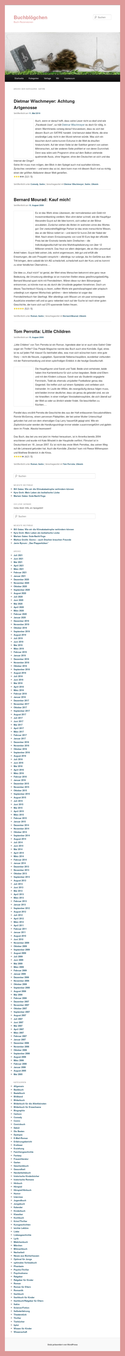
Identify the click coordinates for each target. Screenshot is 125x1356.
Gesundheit (19, 1169)
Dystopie (18, 1134)
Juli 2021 (18, 555)
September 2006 (22, 1053)
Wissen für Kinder (23, 1328)
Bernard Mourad (70, 315)
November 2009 (21, 942)
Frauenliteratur (21, 1158)
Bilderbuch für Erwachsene (27, 1107)
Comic (17, 1120)
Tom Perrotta (69, 464)
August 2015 (20, 797)
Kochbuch (19, 1217)
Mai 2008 (18, 994)
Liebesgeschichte (22, 1234)
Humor (17, 1193)
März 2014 (19, 856)
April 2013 (19, 894)
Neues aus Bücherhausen (26, 1255)
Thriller (17, 1317)
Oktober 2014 (20, 832)
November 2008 (21, 980)
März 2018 (19, 690)
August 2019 (20, 634)
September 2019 (22, 631)
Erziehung (19, 1148)
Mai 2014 (18, 849)
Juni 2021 (18, 558)
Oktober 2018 (20, 665)
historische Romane (24, 1179)
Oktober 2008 (20, 984)
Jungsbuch (19, 1203)
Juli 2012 (18, 915)
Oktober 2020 (20, 586)
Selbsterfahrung (22, 1311)
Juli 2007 (18, 1018)
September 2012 (22, 908)
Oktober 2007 (20, 1008)
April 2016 (19, 769)
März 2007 (19, 1032)
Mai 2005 (18, 1074)
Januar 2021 (20, 576)
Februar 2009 (20, 970)
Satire (42, 184)
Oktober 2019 (20, 627)
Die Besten (19, 1131)
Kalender (18, 1207)
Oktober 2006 (20, 1050)
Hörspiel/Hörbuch (22, 1190)
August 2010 (20, 935)
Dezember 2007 (21, 1001)
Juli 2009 (18, 956)
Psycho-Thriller (21, 1269)
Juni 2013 (18, 887)
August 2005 (20, 1070)
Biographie (19, 1110)
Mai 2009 (18, 963)
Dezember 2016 (21, 742)
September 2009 (22, 949)
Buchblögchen (30, 17)
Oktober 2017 (20, 707)
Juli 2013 (18, 883)
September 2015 (22, 793)
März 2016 (19, 773)
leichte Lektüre (21, 1228)
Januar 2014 (20, 863)
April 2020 (19, 607)
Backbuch (19, 1089)
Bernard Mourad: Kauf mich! (42, 199)
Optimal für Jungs (23, 1259)
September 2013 (22, 876)
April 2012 (19, 918)
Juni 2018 (18, 679)
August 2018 (20, 672)
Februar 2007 (20, 1036)
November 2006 (21, 1046)
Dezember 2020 (21, 579)
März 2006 (19, 1060)
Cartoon (18, 1113)
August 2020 (20, 593)
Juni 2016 (18, 762)
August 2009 (20, 953)
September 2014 (22, 835)
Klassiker (18, 1214)
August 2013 (20, 880)
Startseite (19, 78)
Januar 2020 (20, 617)
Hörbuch (18, 1183)
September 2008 (22, 987)
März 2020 (19, 610)
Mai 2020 (18, 603)
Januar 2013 (20, 904)
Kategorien (34, 78)
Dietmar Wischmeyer (73, 124)
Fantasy (17, 1155)
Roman (34, 315)
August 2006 (20, 1056)
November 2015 (21, 786)
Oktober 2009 (20, 946)
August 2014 (20, 838)
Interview (18, 1196)
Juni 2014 (18, 845)
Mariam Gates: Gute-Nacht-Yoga (29, 495)
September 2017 (22, 710)
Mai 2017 (18, 724)
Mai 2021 (18, 562)
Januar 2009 (20, 973)
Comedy (34, 184)
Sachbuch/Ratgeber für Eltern (28, 1300)
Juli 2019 (18, 638)
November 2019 (21, 624)
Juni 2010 (18, 939)
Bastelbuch (19, 1093)
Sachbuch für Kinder (24, 1297)
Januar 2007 (20, 1039)
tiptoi (16, 1325)
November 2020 (21, 582)
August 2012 (20, 911)
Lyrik (16, 1238)
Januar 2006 (20, 1067)
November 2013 (21, 870)
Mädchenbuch (21, 1241)
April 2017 (19, 728)
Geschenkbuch (21, 1165)
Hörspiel (18, 1186)
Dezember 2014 (21, 825)
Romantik (18, 1290)
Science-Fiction (21, 1307)
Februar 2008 (20, 998)
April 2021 (19, 565)
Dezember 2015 (21, 783)
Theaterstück (20, 1314)
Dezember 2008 (21, 977)
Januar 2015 (20, 821)
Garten (17, 1162)
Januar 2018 (20, 697)
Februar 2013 (20, 901)
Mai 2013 (18, 890)
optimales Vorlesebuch (25, 1262)
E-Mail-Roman (21, 1138)
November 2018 (21, 662)
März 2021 (19, 568)
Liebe (16, 1231)
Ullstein (94, 184)
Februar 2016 (20, 776)
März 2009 (19, 966)
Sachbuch (19, 1293)
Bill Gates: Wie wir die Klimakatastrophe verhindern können (44, 489)
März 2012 (19, 921)
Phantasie (19, 1266)
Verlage (47, 78)
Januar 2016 (20, 780)
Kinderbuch (19, 1210)
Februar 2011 (20, 928)
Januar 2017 (20, 738)
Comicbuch (19, 1124)
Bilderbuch (19, 1100)
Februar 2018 (20, 693)
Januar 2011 (20, 932)
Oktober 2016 (20, 748)
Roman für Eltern (22, 1286)
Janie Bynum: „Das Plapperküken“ (31, 543)
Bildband (18, 1096)
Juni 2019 (18, 641)
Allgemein (19, 1086)
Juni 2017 (18, 721)
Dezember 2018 (21, 659)
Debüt (17, 1127)
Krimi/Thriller (20, 1221)
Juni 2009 (18, 959)
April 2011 (19, 925)
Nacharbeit (19, 1252)
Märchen (18, 1245)
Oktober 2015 (20, 790)
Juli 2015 (18, 800)
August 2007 (20, 1015)
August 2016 (20, 755)
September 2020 (22, 589)
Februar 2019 (20, 652)
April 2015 (19, 811)
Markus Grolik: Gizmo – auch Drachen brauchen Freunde (42, 539)
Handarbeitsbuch (22, 1172)
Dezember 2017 (21, 700)
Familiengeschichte (23, 1151)
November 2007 (21, 1004)
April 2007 (19, 1029)
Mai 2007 (18, 1025)
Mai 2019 (18, 645)
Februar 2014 (20, 859)
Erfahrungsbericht (23, 1141)
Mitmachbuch (20, 1248)
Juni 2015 (18, 804)
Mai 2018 (18, 683)
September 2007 (22, 1011)
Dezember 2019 (21, 620)
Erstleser (18, 1145)
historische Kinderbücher (26, 1176)
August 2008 (20, 991)
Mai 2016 (18, 766)
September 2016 (22, 752)
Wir (57, 78)
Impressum (69, 78)
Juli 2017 (18, 717)
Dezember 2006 (21, 1042)
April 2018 (19, 686)
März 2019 (19, 648)
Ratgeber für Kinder (23, 1279)
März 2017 (19, 731)
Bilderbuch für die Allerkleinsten (30, 1103)
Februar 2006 (20, 1063)
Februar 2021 (20, 572)
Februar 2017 (20, 735)
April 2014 (19, 852)
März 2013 (19, 897)
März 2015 (19, 814)
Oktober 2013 (20, 873)
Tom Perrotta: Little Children (42, 331)
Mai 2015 (18, 807)
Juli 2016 (18, 759)
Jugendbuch (20, 1200)
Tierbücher (19, 1321)
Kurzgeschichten (22, 1224)
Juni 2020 (18, 600)
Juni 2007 (18, 1022)
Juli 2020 (18, 596)
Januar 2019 (20, 655)
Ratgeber (18, 1276)
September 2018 (22, 669)
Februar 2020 (20, 614)
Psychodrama (21, 1273)
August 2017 (20, 714)
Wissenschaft (20, 1331)
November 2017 (21, 703)
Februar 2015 (20, 818)
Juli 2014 (18, 842)
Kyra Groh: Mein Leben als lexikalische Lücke (37, 492)
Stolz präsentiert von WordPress (63, 1344)
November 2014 (21, 828)
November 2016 (21, 745)
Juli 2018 (18, 676)
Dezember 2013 (21, 866)
